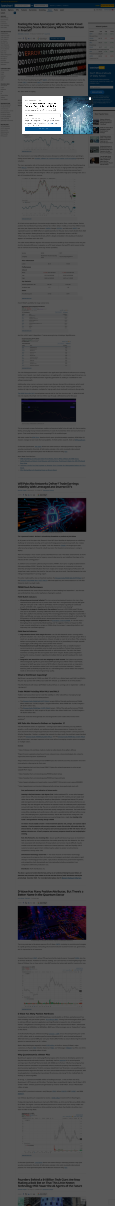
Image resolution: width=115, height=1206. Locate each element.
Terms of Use (51, 123)
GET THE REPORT (43, 129)
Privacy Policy (28, 125)
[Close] (90, 98)
